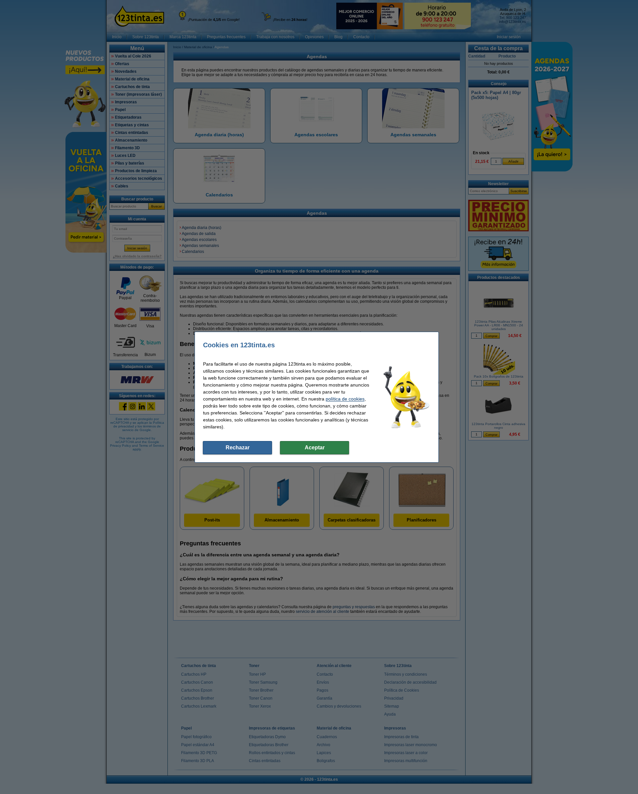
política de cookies (345, 398)
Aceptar (315, 447)
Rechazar (238, 447)
